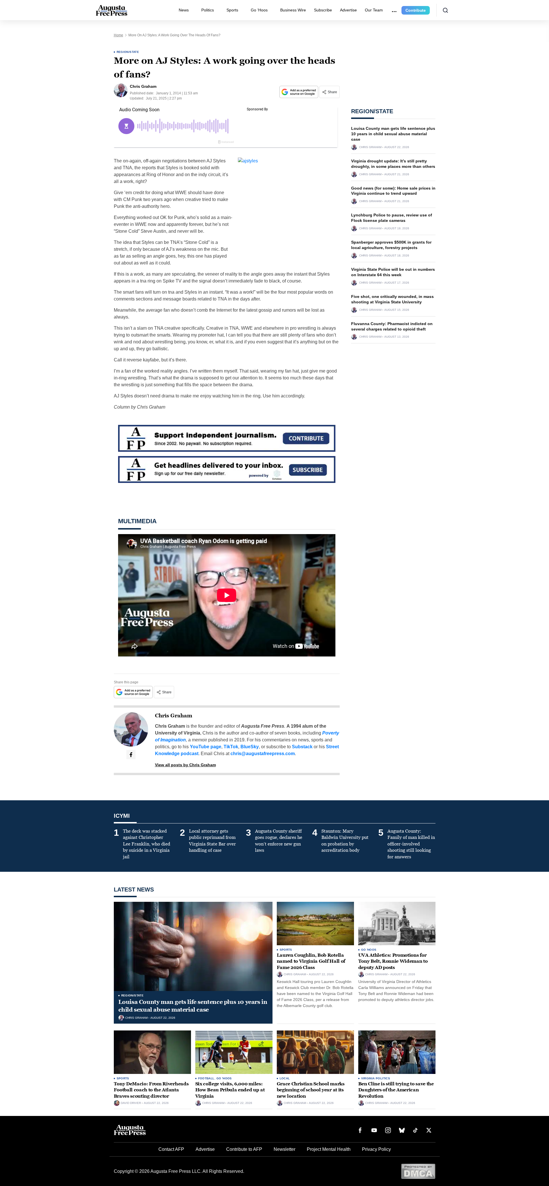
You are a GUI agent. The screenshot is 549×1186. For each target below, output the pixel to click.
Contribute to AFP (244, 1149)
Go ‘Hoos (259, 10)
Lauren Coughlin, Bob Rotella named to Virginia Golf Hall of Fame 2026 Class (311, 961)
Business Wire (293, 10)
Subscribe (323, 10)
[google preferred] (299, 92)
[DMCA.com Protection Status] (418, 1171)
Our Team (374, 10)
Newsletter (284, 1149)
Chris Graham (173, 715)
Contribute (415, 10)
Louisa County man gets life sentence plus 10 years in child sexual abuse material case (393, 134)
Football (206, 1078)
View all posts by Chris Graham (185, 765)
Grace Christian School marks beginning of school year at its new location (311, 1090)
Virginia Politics (375, 1078)
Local (285, 1078)
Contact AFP (171, 1149)
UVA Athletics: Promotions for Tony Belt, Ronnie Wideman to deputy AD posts (393, 961)
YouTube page (205, 746)
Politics (207, 10)
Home (118, 35)
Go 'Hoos (369, 949)
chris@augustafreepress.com (262, 753)
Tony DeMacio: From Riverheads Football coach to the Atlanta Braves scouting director (151, 1090)
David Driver (131, 1103)
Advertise (348, 10)
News (184, 10)
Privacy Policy (376, 1149)
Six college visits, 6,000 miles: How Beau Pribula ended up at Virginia (230, 1090)
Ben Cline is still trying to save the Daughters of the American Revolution (396, 1090)
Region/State (128, 51)
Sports (232, 10)
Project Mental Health (329, 1149)
